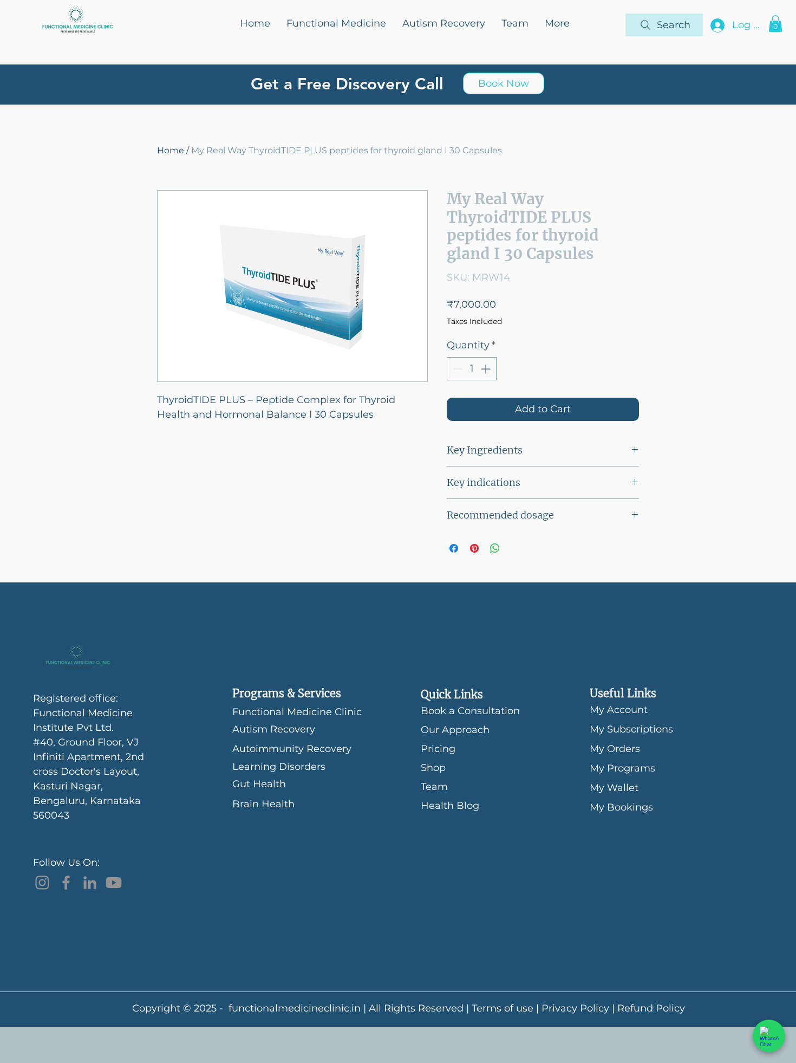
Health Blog (450, 806)
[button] (775, 23)
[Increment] (486, 369)
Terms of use (502, 1008)
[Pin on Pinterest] (474, 548)
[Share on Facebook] (453, 548)
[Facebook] (66, 882)
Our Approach (455, 730)
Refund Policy (651, 1008)
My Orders (615, 749)
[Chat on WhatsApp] (769, 1036)
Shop (433, 768)
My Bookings (621, 807)
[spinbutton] (471, 369)
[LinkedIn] (90, 882)
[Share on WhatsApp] (494, 548)
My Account (619, 710)
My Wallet (614, 788)
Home (170, 150)
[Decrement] (456, 369)
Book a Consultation (459, 711)
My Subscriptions (631, 729)
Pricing (438, 749)
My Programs (622, 768)
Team (434, 787)
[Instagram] (42, 882)
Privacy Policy (575, 1008)
